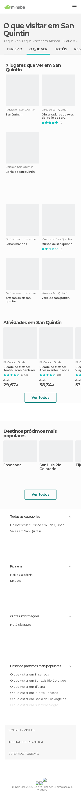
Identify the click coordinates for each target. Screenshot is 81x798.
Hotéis (61, 49)
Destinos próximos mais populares (30, 433)
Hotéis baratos (20, 624)
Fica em (16, 566)
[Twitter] (39, 769)
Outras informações (24, 616)
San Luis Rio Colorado (50, 467)
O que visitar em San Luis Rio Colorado (38, 680)
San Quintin (14, 114)
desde (6, 380)
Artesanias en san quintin (18, 299)
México (15, 581)
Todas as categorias (25, 516)
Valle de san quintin (56, 298)
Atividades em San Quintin (32, 322)
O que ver (38, 49)
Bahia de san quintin (20, 171)
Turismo (14, 49)
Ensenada (12, 465)
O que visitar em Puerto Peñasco (34, 693)
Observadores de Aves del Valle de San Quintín (58, 116)
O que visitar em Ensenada (29, 674)
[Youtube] (51, 769)
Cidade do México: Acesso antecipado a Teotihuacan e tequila (55, 368)
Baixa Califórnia (21, 575)
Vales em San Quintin (25, 531)
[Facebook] (33, 769)
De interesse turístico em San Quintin (37, 525)
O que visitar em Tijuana (27, 686)
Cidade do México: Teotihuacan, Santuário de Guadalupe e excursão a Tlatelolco (20, 368)
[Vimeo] (45, 769)
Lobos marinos (16, 244)
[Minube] (14, 7)
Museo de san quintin (57, 244)
